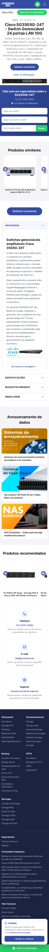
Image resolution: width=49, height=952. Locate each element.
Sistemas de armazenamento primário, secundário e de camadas (24, 458)
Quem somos (8, 912)
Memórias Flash (9, 733)
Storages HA (7, 725)
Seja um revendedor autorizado (16, 916)
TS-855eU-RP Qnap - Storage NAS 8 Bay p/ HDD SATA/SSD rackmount (20, 594)
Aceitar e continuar (24, 939)
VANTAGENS (12, 225)
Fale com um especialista (32, 12)
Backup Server (8, 762)
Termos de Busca (10, 841)
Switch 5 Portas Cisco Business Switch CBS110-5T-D (20, 191)
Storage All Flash (9, 823)
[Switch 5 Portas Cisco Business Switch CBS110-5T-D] (20, 171)
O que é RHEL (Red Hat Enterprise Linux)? (21, 863)
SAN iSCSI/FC (8, 737)
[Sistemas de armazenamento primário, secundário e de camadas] (24, 441)
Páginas (5, 845)
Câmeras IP (31, 770)
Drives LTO (7, 773)
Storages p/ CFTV (34, 762)
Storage (29, 721)
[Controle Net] (8, 4)
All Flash (30, 745)
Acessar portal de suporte (24, 691)
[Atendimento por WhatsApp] (37, 4)
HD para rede (32, 725)
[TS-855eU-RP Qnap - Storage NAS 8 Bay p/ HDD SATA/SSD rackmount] (20, 574)
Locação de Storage (11, 803)
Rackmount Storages (35, 733)
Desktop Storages (34, 737)
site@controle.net (24, 658)
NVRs (28, 766)
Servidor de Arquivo (11, 758)
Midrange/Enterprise (11, 741)
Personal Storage (34, 729)
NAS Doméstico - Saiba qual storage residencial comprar (23, 534)
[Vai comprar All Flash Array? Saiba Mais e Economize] (24, 478)
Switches (6, 729)
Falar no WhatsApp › (25, 74)
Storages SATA (8, 815)
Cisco (15, 20)
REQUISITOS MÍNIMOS (17, 387)
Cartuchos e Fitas (10, 790)
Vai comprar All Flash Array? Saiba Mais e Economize (22, 496)
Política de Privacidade (20, 932)
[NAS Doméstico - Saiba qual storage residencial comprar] (24, 516)
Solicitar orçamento (24, 67)
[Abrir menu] (44, 4)
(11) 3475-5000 (24, 625)
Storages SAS (8, 819)
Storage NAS (7, 807)
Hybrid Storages (33, 741)
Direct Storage (8, 811)
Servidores (7, 721)
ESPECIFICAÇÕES (15, 377)
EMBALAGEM (12, 396)
